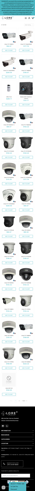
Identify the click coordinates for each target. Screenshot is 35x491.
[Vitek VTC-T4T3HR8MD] (9, 195)
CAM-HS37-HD (9, 388)
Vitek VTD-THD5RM (9, 283)
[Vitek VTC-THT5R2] (26, 195)
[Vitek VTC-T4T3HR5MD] (26, 169)
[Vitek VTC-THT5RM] (9, 248)
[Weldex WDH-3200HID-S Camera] (26, 88)
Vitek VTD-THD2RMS (9, 177)
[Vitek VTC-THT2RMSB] (26, 143)
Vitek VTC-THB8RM (26, 335)
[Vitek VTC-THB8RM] (26, 327)
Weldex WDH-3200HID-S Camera (26, 97)
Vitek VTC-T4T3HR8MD (8, 204)
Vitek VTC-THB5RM (26, 70)
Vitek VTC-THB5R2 (9, 44)
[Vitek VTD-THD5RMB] (26, 274)
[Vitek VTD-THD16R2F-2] (9, 116)
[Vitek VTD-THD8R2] (9, 327)
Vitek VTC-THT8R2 (26, 309)
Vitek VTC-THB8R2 (9, 309)
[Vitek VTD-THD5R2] (26, 222)
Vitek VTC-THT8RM (9, 362)
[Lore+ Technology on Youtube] (2, 426)
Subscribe (32, 476)
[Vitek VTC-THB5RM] (26, 62)
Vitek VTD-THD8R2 (9, 335)
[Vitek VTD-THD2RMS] (9, 169)
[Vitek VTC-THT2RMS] (9, 143)
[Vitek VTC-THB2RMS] (26, 116)
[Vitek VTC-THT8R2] (26, 301)
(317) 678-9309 (12, 464)
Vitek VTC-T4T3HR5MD (26, 177)
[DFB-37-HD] (9, 88)
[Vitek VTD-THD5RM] (9, 274)
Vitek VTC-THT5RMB (26, 256)
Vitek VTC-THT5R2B (9, 230)
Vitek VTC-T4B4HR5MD (26, 44)
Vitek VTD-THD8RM (26, 362)
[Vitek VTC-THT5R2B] (9, 222)
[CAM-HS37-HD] (9, 380)
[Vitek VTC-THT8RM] (9, 353)
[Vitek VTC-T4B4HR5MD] (26, 36)
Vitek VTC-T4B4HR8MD (9, 70)
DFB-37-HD (9, 97)
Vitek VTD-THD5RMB (26, 283)
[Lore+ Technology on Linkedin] (7, 426)
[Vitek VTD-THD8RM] (26, 353)
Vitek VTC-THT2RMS (9, 151)
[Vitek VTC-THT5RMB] (26, 248)
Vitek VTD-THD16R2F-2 (9, 125)
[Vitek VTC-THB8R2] (9, 301)
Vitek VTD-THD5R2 (26, 230)
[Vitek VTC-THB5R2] (9, 36)
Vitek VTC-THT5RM (9, 256)
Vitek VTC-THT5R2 (26, 204)
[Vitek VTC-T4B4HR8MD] (9, 62)
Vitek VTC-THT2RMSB (26, 151)
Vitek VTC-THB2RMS (26, 125)
